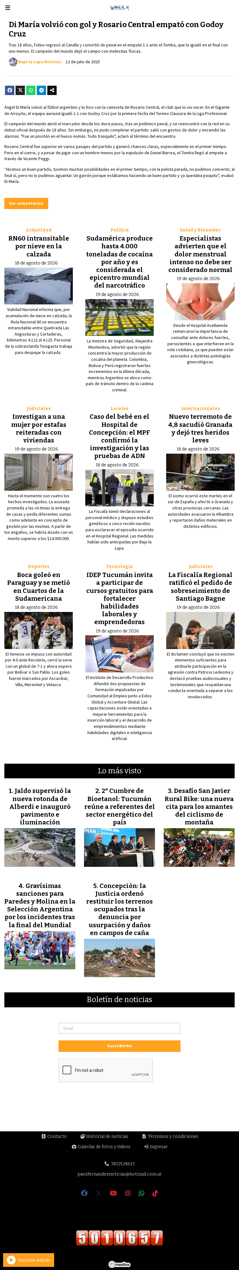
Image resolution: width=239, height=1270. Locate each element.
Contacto (56, 1136)
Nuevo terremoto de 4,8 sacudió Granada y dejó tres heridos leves (200, 428)
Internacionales (200, 408)
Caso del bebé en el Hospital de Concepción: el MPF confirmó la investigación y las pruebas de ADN (119, 436)
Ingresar (158, 1146)
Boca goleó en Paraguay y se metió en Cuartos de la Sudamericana (38, 586)
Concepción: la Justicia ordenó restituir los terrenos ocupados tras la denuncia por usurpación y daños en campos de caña (119, 909)
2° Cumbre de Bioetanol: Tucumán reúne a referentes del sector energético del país (119, 806)
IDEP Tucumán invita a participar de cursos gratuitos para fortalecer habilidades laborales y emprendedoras (119, 598)
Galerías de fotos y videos (103, 1146)
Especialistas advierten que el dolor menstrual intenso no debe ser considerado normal (200, 254)
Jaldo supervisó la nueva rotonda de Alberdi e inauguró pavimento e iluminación (40, 806)
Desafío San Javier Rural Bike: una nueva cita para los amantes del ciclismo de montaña (199, 806)
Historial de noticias (106, 1136)
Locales (119, 408)
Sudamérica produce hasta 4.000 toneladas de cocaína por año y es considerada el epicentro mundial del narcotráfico (119, 262)
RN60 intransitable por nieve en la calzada (38, 246)
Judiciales (39, 408)
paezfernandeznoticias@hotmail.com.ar (119, 1174)
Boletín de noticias (119, 1000)
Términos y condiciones (172, 1136)
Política (119, 230)
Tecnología (119, 566)
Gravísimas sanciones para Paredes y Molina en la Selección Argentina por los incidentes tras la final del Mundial (39, 905)
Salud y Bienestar (200, 230)
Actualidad (39, 230)
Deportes (38, 566)
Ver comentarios (26, 203)
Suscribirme (119, 1045)
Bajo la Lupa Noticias (39, 61)
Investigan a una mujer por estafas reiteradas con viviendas (38, 428)
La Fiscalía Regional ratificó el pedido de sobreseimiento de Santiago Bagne (200, 586)
